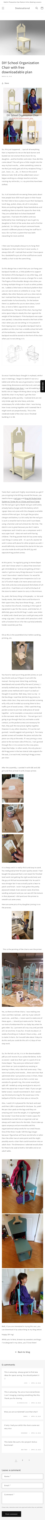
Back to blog (24, 1352)
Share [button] (7, 83)
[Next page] (29, 1460)
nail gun (17, 498)
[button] (3, 8)
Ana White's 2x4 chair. (15, 388)
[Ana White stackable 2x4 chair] (22, 365)
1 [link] (16, 1460)
